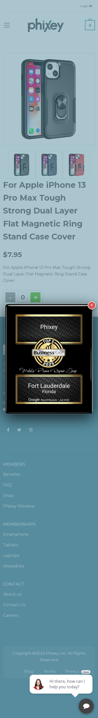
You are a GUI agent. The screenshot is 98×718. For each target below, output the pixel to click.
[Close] (92, 305)
